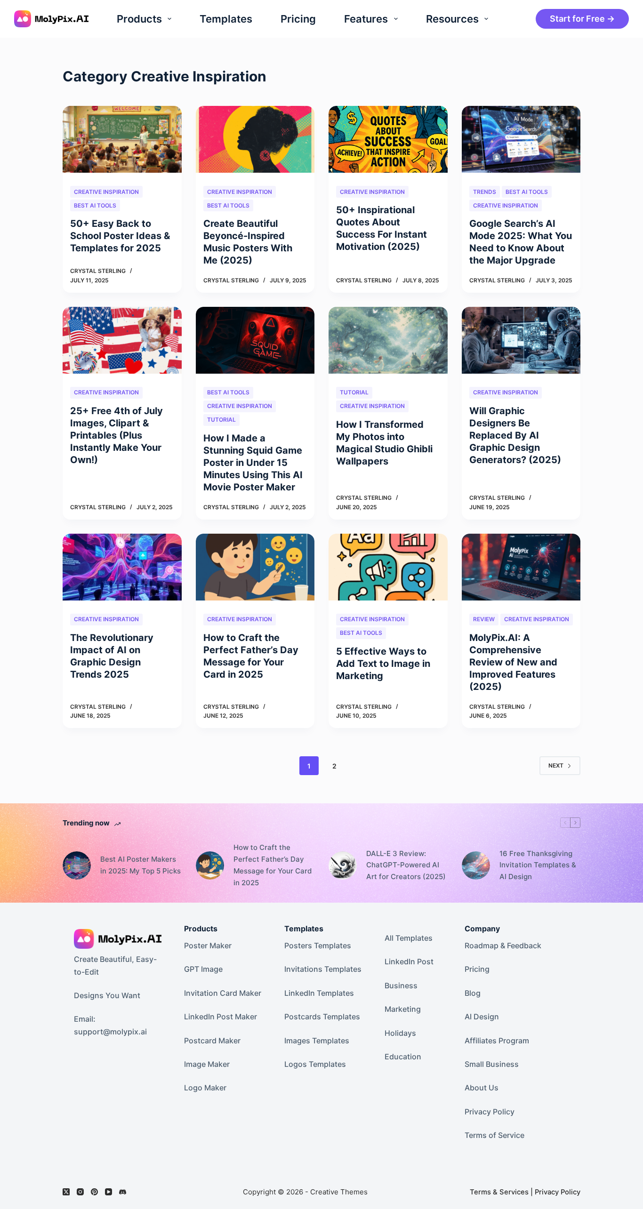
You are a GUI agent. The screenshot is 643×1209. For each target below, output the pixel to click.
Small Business (492, 1064)
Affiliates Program (497, 1040)
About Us (481, 1087)
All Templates (409, 938)
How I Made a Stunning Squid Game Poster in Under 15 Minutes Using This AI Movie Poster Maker (253, 462)
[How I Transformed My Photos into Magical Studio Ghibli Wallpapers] (388, 340)
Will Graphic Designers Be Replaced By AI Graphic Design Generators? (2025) (515, 435)
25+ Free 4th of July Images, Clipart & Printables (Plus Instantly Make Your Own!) (116, 435)
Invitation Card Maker (222, 993)
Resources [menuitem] (452, 19)
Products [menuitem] (139, 19)
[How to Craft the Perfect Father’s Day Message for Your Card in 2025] (255, 567)
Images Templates (316, 1040)
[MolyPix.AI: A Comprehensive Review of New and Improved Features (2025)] (521, 567)
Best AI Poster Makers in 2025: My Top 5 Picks (140, 865)
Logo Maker (205, 1087)
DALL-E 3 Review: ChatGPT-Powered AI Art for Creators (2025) (406, 865)
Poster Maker (208, 945)
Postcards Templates (322, 1016)
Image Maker (207, 1064)
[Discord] (122, 1191)
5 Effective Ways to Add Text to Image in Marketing (383, 663)
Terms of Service (494, 1135)
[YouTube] (108, 1191)
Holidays (400, 1033)
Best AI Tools (95, 205)
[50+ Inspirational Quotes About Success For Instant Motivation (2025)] (388, 139)
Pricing (477, 969)
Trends (484, 191)
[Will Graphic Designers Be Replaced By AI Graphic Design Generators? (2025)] (521, 340)
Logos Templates (315, 1064)
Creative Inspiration (106, 191)
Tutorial (221, 419)
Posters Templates (317, 945)
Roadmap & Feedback (503, 945)
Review (484, 619)
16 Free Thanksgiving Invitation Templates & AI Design (537, 865)
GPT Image (203, 969)
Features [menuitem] (366, 19)
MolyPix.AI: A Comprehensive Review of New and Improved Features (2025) (513, 662)
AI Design (482, 1016)
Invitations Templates (323, 969)
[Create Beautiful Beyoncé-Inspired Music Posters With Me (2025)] (255, 139)
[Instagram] (80, 1191)
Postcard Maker (212, 1040)
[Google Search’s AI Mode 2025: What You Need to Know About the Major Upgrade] (521, 139)
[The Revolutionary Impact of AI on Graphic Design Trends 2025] (122, 567)
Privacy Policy (489, 1111)
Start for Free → (582, 19)
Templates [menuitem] (226, 19)
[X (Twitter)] (66, 1191)
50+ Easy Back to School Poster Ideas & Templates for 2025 (120, 236)
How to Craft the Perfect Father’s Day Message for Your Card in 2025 (272, 865)
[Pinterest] (94, 1191)
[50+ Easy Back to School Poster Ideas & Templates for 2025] (122, 139)
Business (401, 985)
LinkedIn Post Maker (220, 1016)
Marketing (403, 1009)
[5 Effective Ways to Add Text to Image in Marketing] (388, 567)
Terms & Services (499, 1192)
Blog (473, 993)
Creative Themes (339, 1191)
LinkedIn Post (409, 961)
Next (555, 765)
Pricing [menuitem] (298, 19)
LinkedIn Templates (319, 993)
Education (403, 1056)
